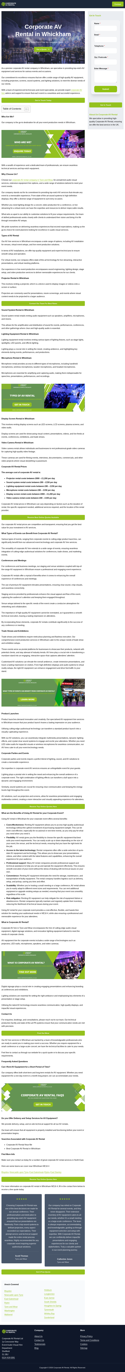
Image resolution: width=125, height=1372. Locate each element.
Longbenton (49, 1294)
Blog (36, 1348)
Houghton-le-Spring (52, 1306)
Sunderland (49, 1317)
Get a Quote (41, 49)
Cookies (83, 1344)
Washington (9, 1311)
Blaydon (5, 1172)
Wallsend (8, 1315)
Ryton (46, 1172)
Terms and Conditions (89, 1340)
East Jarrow (49, 1298)
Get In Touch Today (43, 100)
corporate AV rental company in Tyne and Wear (32, 180)
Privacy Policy (86, 1336)
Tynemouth (49, 1310)
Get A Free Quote (43, 1272)
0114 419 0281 (8, 1358)
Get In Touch (105, 105)
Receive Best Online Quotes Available (43, 517)
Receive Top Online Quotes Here (43, 807)
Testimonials (39, 1344)
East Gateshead (36, 1172)
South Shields (50, 1302)
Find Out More (43, 1033)
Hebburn (48, 1290)
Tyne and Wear (11, 1307)
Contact (118, 4)
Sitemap (83, 1348)
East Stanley (55, 1172)
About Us (38, 1336)
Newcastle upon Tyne (19, 1172)
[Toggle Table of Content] (25, 109)
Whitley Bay (49, 1314)
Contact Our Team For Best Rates (43, 303)
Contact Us (39, 1340)
